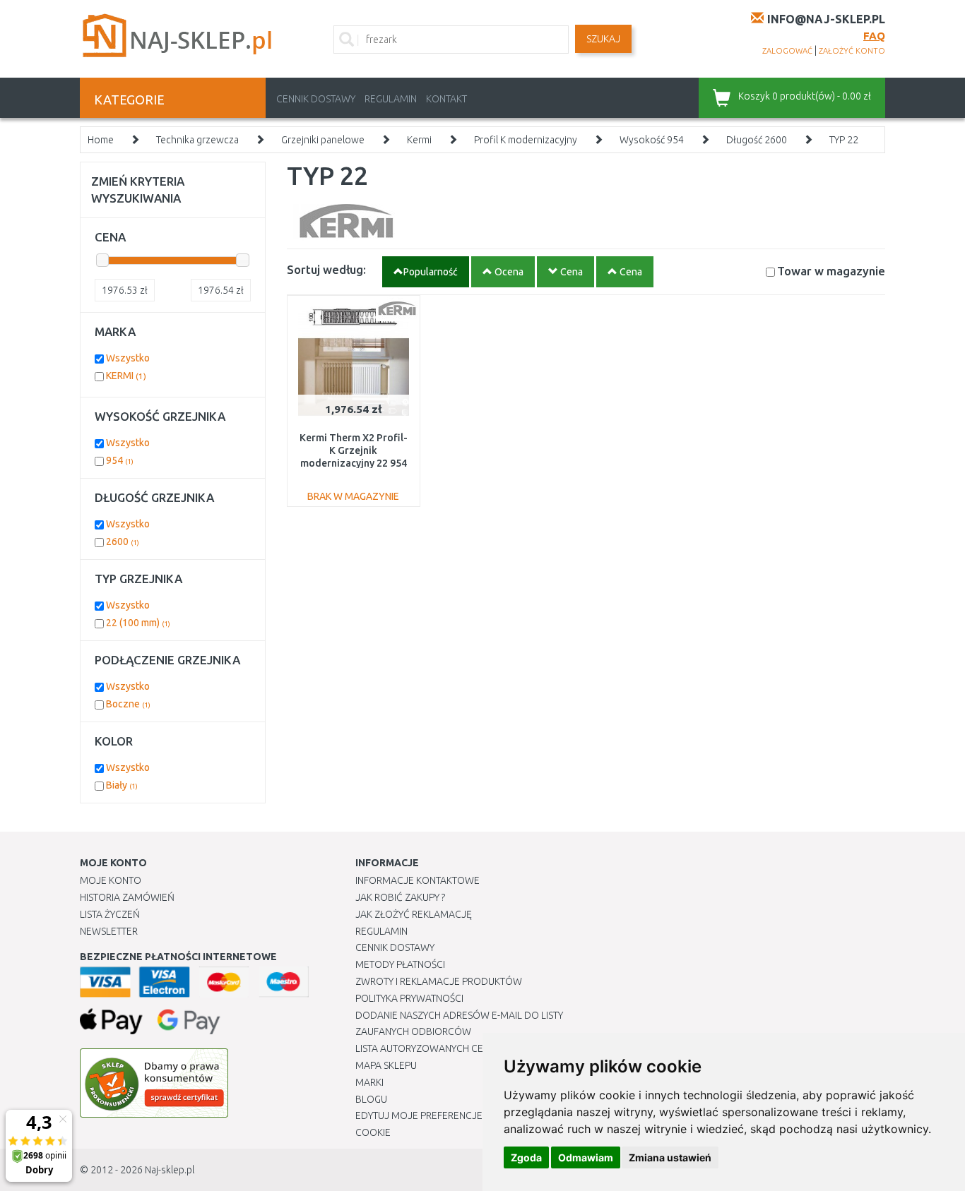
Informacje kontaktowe (417, 880)
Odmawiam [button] (585, 1157)
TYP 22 (843, 139)
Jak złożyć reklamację (413, 914)
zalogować (787, 51)
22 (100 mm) (138, 622)
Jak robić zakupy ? (400, 897)
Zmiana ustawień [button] (670, 1157)
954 (120, 460)
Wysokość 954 (652, 139)
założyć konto (852, 51)
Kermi (419, 139)
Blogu (371, 1099)
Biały (122, 785)
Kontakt (446, 98)
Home (101, 139)
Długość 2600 (756, 139)
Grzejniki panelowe (323, 139)
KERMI (126, 375)
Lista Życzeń (110, 914)
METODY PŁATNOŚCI (400, 964)
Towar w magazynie (831, 270)
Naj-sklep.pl (169, 1169)
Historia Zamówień (127, 897)
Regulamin (391, 98)
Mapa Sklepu (386, 1065)
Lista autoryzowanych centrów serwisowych (470, 1048)
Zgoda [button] (526, 1157)
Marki (369, 1082)
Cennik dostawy (315, 98)
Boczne (128, 704)
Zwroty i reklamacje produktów (438, 981)
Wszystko (128, 358)
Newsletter (109, 931)
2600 (122, 541)
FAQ (874, 36)
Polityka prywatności (409, 998)
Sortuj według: (326, 269)
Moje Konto (110, 880)
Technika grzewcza (197, 139)
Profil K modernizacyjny (525, 139)
